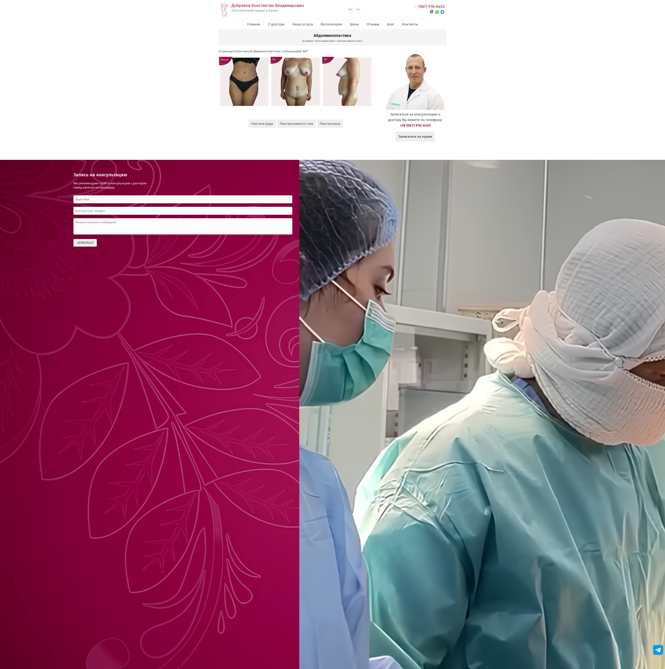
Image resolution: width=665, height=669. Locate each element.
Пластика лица (330, 124)
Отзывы (372, 24)
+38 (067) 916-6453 (415, 125)
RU (350, 9)
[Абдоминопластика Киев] (244, 82)
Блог (390, 24)
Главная (253, 24)
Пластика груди (262, 124)
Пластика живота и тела (296, 124)
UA (358, 9)
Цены (354, 24)
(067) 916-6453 (431, 6)
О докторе (276, 24)
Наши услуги (302, 24)
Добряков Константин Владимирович (268, 7)
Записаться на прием (415, 137)
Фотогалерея (331, 24)
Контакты (410, 24)
